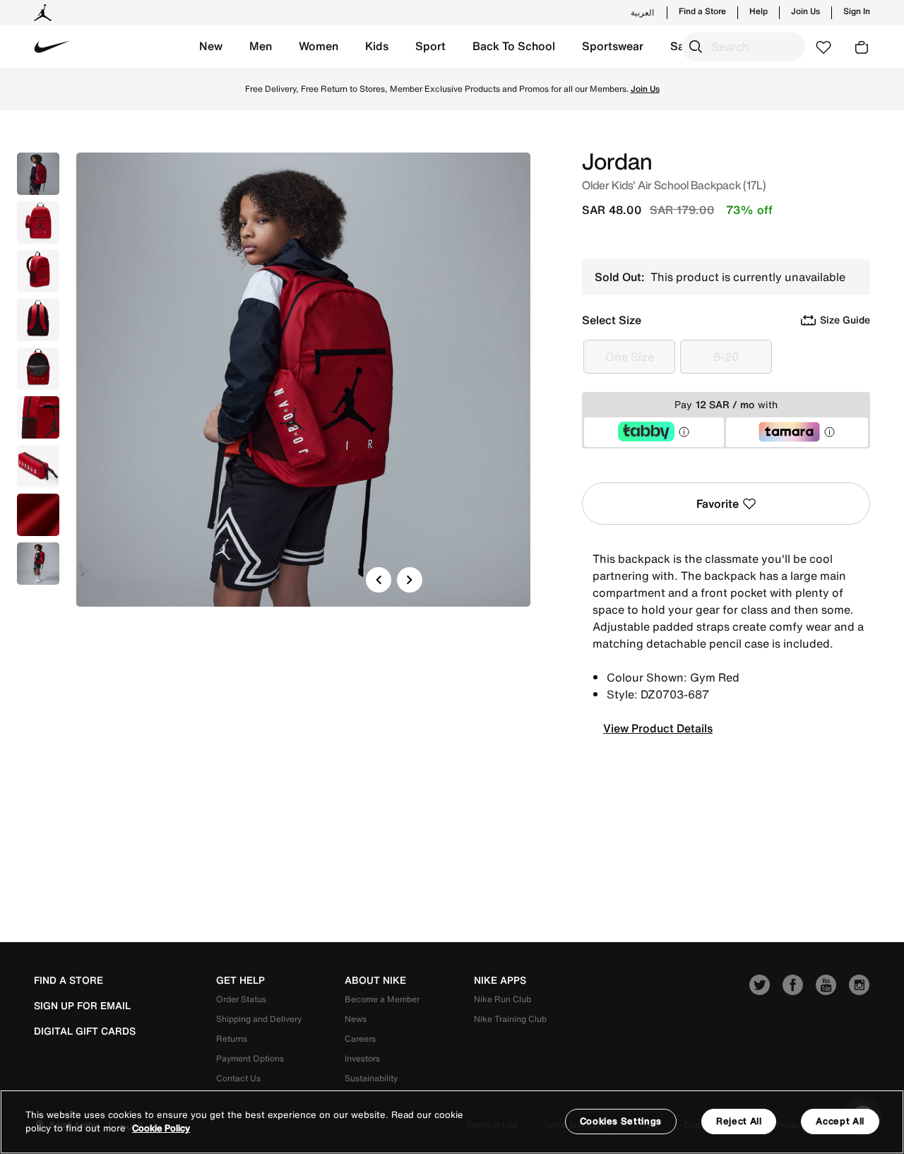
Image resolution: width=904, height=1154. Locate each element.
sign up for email (82, 1005)
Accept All (840, 1121)
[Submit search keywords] (696, 46)
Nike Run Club (502, 999)
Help (758, 11)
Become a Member (382, 999)
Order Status (241, 999)
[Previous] (378, 580)
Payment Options (250, 1058)
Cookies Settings (621, 1121)
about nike (375, 980)
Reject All (739, 1121)
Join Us (805, 11)
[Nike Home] (52, 46)
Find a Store (702, 11)
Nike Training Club (510, 1019)
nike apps (500, 980)
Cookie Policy (161, 1129)
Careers (360, 1039)
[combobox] (743, 46)
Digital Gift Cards (85, 1031)
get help (240, 980)
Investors (362, 1058)
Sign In (856, 11)
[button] (211, 46)
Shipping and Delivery (259, 1019)
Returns (231, 1039)
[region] (452, 1122)
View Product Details (658, 728)
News (356, 1019)
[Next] (409, 580)
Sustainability (371, 1078)
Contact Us (238, 1078)
